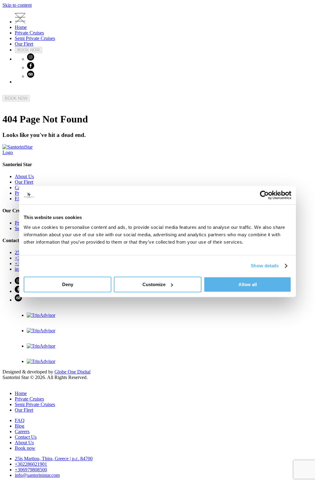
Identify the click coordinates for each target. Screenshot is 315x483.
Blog (19, 426)
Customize (153, 284)
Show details (265, 265)
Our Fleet (24, 43)
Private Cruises (29, 32)
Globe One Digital (72, 371)
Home (21, 27)
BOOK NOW (28, 50)
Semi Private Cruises (35, 38)
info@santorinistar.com (37, 475)
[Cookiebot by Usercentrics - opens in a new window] (264, 195)
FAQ (20, 420)
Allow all (247, 284)
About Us (24, 176)
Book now (25, 448)
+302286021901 (31, 464)
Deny (67, 284)
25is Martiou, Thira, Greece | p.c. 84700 (54, 458)
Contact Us (26, 437)
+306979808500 (31, 469)
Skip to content (17, 5)
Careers (22, 431)
